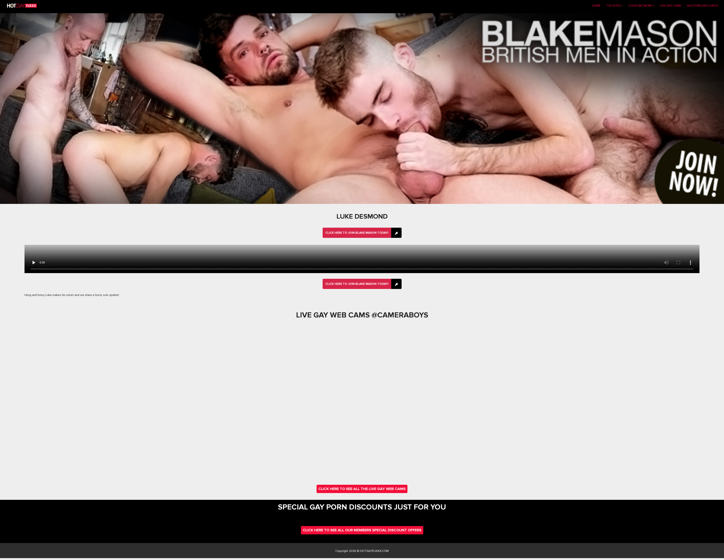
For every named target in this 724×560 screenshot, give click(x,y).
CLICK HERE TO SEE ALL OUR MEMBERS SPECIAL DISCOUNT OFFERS (362, 530)
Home (597, 6)
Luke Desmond (362, 216)
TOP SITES (613, 6)
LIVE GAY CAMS (670, 6)
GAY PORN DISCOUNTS (702, 6)
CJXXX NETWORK (640, 6)
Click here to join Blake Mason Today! (356, 233)
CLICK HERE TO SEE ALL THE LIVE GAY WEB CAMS (362, 489)
